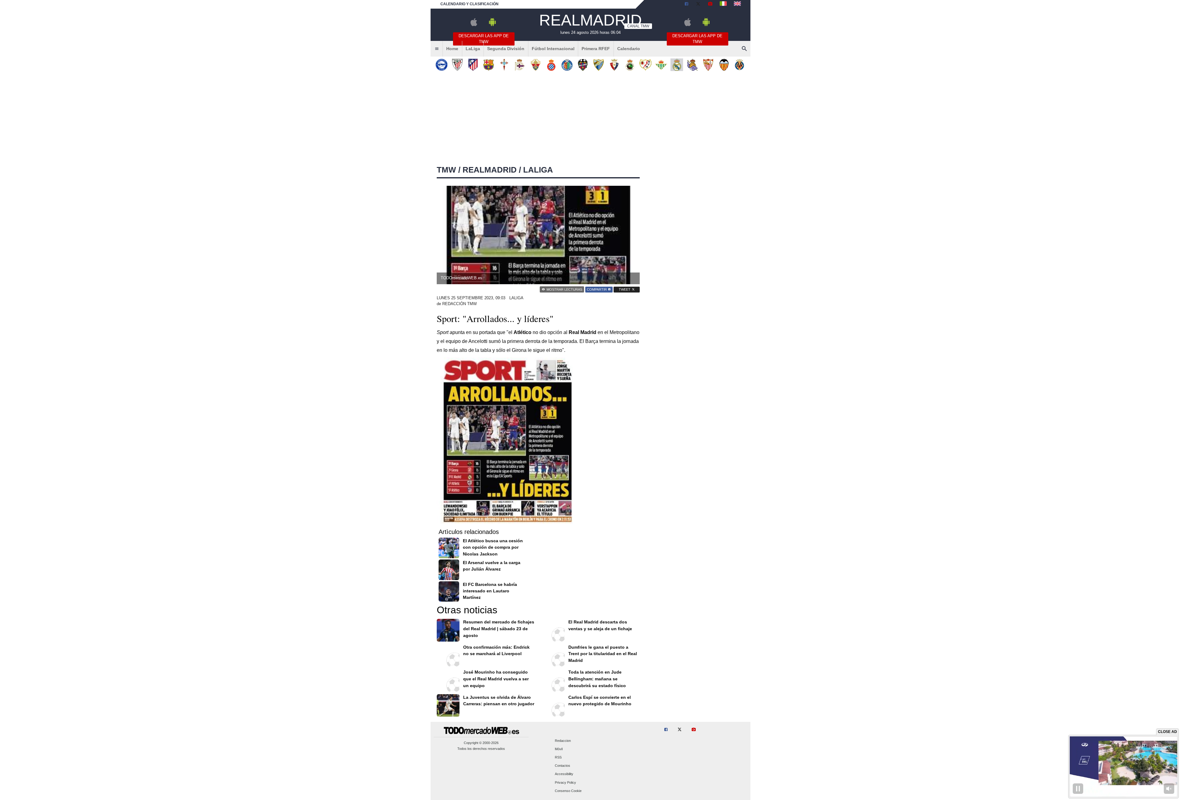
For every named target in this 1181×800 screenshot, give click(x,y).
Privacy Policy (565, 782)
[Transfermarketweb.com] (737, 4)
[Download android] (492, 24)
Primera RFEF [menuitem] (596, 48)
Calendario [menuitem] (628, 48)
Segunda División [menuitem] (505, 48)
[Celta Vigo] (504, 64)
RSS (558, 757)
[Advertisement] (590, 119)
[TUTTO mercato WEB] (723, 4)
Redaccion (563, 740)
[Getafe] (567, 64)
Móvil (559, 749)
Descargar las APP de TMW (484, 39)
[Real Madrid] (676, 64)
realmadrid (490, 169)
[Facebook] (686, 4)
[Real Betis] (661, 64)
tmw (446, 169)
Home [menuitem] (452, 48)
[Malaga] (598, 64)
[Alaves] (441, 64)
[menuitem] (436, 49)
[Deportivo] (520, 64)
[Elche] (535, 64)
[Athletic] (457, 64)
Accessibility (564, 774)
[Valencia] (724, 64)
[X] (698, 4)
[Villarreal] (739, 64)
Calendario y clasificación (469, 4)
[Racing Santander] (629, 64)
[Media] (710, 4)
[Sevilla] (708, 64)
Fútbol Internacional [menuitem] (553, 48)
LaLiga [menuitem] (473, 48)
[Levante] (582, 64)
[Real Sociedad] (692, 64)
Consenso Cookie (568, 791)
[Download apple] (474, 24)
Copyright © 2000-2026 (481, 743)
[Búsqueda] (744, 49)
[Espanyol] (551, 64)
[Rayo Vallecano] (645, 64)
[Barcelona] (488, 64)
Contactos (562, 766)
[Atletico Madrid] (473, 64)
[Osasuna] (614, 64)
